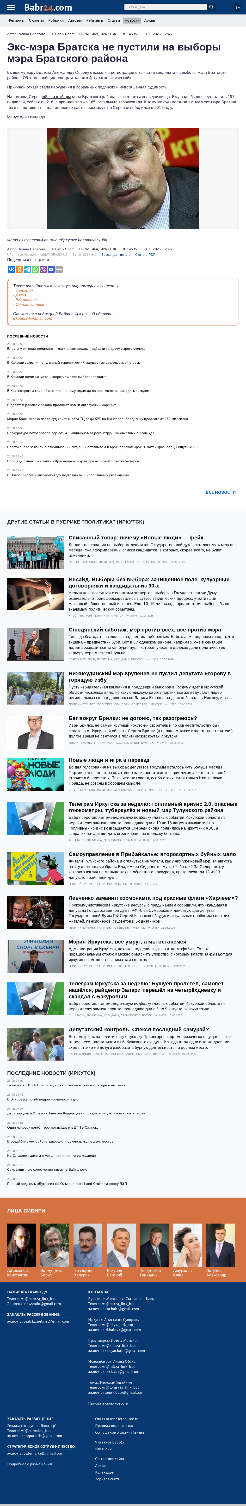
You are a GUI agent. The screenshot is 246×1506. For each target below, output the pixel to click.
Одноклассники (30, 304)
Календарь (104, 1472)
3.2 (36, 1496)
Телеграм (25, 290)
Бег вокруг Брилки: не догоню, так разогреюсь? (133, 718)
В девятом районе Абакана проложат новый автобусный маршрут (61, 405)
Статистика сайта (109, 1459)
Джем (21, 295)
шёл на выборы (56, 97)
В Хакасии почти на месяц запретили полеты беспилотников (57, 377)
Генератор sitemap (116, 1496)
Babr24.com (64, 34)
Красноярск (158, 789)
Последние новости (27, 336)
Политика (88, 34)
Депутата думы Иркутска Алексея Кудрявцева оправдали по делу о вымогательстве (76, 1113)
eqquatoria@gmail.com (43, 1436)
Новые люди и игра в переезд (109, 760)
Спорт (137, 966)
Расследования (128, 562)
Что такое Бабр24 (110, 1442)
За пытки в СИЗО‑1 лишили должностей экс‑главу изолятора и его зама (66, 1085)
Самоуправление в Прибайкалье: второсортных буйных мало (152, 854)
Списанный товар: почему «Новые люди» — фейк (136, 538)
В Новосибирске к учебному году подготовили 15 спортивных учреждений (68, 475)
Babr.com (48, 7)
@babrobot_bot (38, 1431)
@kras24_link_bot (120, 1346)
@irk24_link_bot (119, 1325)
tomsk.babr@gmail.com (124, 1392)
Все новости (221, 492)
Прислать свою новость (108, 1403)
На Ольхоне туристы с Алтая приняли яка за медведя (51, 1155)
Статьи (114, 20)
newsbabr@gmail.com (42, 1304)
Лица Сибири (26, 1210)
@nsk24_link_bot (120, 1367)
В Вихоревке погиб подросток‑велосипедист (43, 1099)
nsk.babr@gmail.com (122, 1372)
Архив (149, 20)
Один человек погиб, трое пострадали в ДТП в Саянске (52, 1127)
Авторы (75, 20)
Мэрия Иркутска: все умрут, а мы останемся (127, 942)
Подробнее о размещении (29, 1464)
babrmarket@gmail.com (43, 1453)
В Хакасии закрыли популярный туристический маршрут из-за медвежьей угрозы (74, 362)
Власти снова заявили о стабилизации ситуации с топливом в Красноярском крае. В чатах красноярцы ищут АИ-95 (102, 447)
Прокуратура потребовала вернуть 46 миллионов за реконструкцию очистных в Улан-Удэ (80, 433)
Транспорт (129, 1015)
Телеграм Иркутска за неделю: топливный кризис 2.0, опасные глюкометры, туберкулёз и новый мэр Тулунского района (153, 807)
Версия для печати (115, 254)
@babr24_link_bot (40, 1299)
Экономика (123, 789)
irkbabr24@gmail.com (32, 318)
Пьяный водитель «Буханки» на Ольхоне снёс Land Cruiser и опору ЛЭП (67, 1184)
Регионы (16, 20)
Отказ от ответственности (117, 1419)
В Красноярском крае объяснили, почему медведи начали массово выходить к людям (78, 391)
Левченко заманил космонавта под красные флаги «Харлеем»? (153, 898)
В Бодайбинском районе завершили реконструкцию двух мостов (60, 1141)
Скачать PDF (145, 254)
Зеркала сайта (107, 1479)
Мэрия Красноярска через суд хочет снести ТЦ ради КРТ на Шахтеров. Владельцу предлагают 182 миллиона (97, 419)
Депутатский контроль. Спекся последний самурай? (139, 1029)
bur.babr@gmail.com (122, 1309)
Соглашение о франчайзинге (120, 1432)
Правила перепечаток (114, 1426)
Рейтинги (94, 20)
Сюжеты (36, 20)
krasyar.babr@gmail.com (125, 1351)
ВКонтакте (27, 300)
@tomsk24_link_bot (122, 1387)
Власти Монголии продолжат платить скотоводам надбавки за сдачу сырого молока (76, 348)
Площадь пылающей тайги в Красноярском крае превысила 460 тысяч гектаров (73, 461)
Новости (132, 20)
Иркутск (108, 34)
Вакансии (103, 1449)
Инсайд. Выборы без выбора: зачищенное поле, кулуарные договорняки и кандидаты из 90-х (149, 582)
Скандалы (121, 659)
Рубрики (56, 20)
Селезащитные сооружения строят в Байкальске (47, 1169)
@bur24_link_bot (120, 1304)
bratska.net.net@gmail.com (46, 1321)
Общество (139, 704)
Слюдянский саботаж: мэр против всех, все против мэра (145, 630)
